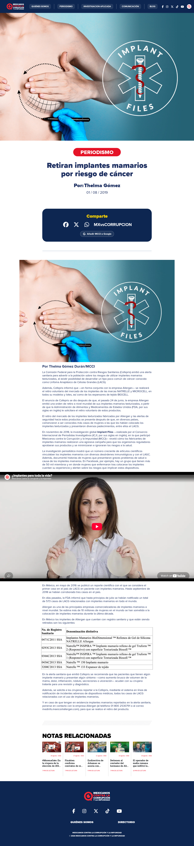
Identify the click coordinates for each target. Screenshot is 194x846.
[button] (97, 311)
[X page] (172, 6)
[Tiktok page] (107, 810)
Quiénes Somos (40, 6)
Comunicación (130, 6)
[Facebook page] (163, 6)
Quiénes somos (81, 822)
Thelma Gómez (102, 185)
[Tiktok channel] (177, 6)
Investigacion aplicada (97, 6)
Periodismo (66, 6)
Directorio (126, 822)
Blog (152, 6)
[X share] (76, 224)
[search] (189, 6)
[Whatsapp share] (86, 224)
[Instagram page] (167, 6)
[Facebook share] (65, 224)
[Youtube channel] (182, 6)
